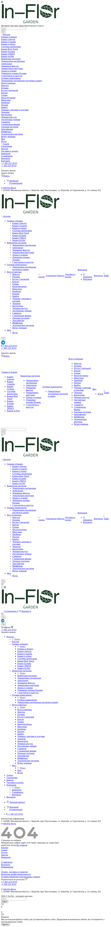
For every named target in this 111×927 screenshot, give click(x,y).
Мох (19, 770)
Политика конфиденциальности (16, 874)
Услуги (4, 852)
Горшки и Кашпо (25, 649)
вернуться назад (8, 845)
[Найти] (3, 31)
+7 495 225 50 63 (9, 163)
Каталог (15, 641)
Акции (4, 850)
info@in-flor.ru (9, 188)
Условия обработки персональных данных (20, 877)
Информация (7, 867)
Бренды (4, 855)
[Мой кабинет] (2, 585)
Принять (5, 924)
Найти (4, 902)
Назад (17, 639)
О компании (6, 862)
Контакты (5, 864)
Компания (16, 790)
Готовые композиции (27, 700)
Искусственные (24, 709)
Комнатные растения (27, 675)
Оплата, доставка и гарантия (14, 872)
